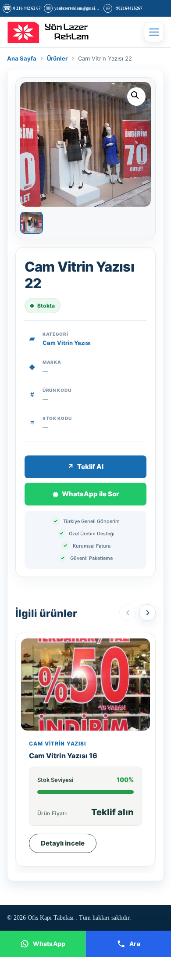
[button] (136, 96)
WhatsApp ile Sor (86, 494)
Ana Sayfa (21, 58)
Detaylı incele (63, 843)
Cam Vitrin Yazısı (67, 342)
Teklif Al (85, 466)
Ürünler (57, 58)
